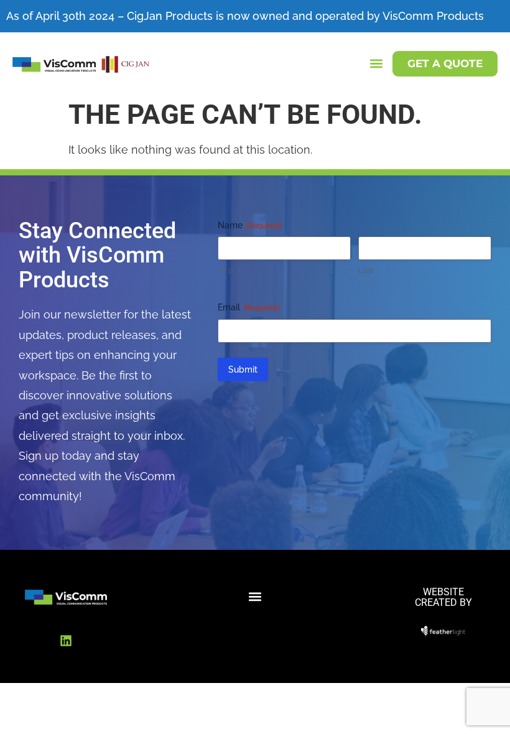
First (226, 270)
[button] (376, 63)
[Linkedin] (66, 640)
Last (366, 270)
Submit (242, 369)
